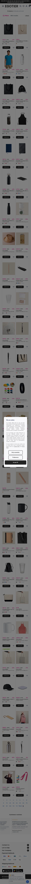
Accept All (15, 462)
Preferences (15, 457)
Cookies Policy (17, 446)
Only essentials (15, 452)
